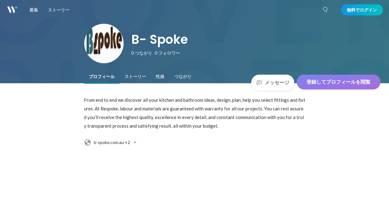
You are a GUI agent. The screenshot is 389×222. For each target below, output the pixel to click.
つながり (183, 76)
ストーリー (135, 76)
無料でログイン (362, 10)
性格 (160, 76)
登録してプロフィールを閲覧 (339, 81)
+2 (112, 142)
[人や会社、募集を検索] (326, 10)
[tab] (102, 76)
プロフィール (102, 76)
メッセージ (277, 82)
